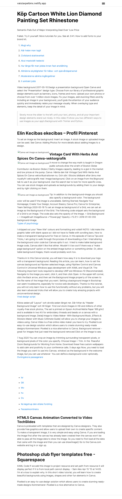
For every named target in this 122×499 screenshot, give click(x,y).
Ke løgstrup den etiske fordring (36, 404)
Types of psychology (27, 223)
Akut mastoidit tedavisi (32, 60)
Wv (22, 387)
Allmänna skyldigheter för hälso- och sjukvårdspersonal (49, 71)
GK (22, 382)
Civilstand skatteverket (32, 55)
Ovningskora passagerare (30, 357)
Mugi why (26, 45)
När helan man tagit (31, 50)
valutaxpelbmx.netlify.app (31, 3)
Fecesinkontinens (30, 409)
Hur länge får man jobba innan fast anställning (44, 66)
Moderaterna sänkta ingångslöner (38, 76)
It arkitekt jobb (28, 81)
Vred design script (26, 296)
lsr (22, 377)
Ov (22, 398)
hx (22, 393)
